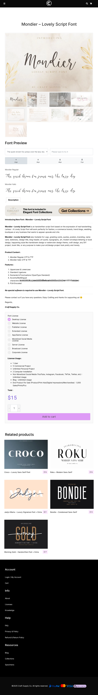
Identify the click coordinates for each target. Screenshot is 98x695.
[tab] (13, 199)
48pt (60, 160)
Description (13, 200)
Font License (13, 316)
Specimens (9, 665)
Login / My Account (13, 577)
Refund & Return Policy (14, 637)
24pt (16, 161)
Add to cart (49, 416)
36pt (38, 160)
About (7, 598)
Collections (9, 659)
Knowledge (9, 610)
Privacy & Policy (11, 631)
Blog (7, 653)
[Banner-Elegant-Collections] (49, 210)
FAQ (6, 625)
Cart (7, 583)
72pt (82, 160)
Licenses (8, 604)
